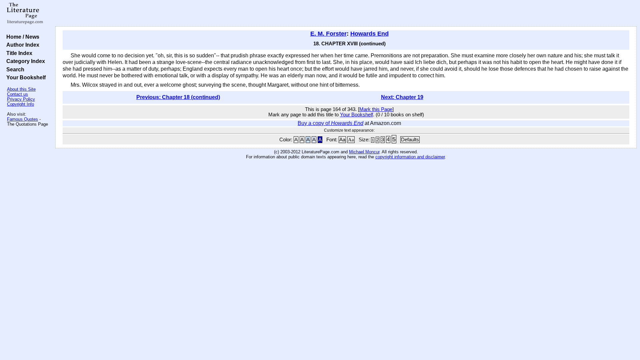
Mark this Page (375, 109)
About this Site (21, 89)
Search (14, 69)
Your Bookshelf (25, 77)
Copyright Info (20, 104)
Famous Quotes (22, 119)
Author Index (21, 45)
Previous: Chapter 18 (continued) (178, 97)
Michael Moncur (364, 151)
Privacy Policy (21, 99)
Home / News (21, 37)
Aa (342, 139)
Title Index (18, 53)
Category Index (24, 61)
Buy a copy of (330, 123)
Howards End (369, 33)
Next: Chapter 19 (402, 97)
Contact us (17, 94)
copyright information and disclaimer (410, 156)
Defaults (410, 139)
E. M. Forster (328, 33)
